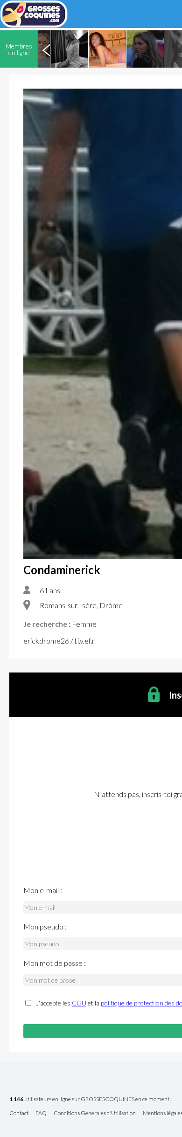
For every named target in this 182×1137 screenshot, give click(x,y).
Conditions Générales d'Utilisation (95, 1113)
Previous (46, 49)
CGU (79, 1003)
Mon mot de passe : (54, 963)
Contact (18, 1113)
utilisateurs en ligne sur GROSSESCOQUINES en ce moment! (90, 1099)
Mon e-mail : (42, 890)
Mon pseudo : (45, 926)
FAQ (41, 1113)
